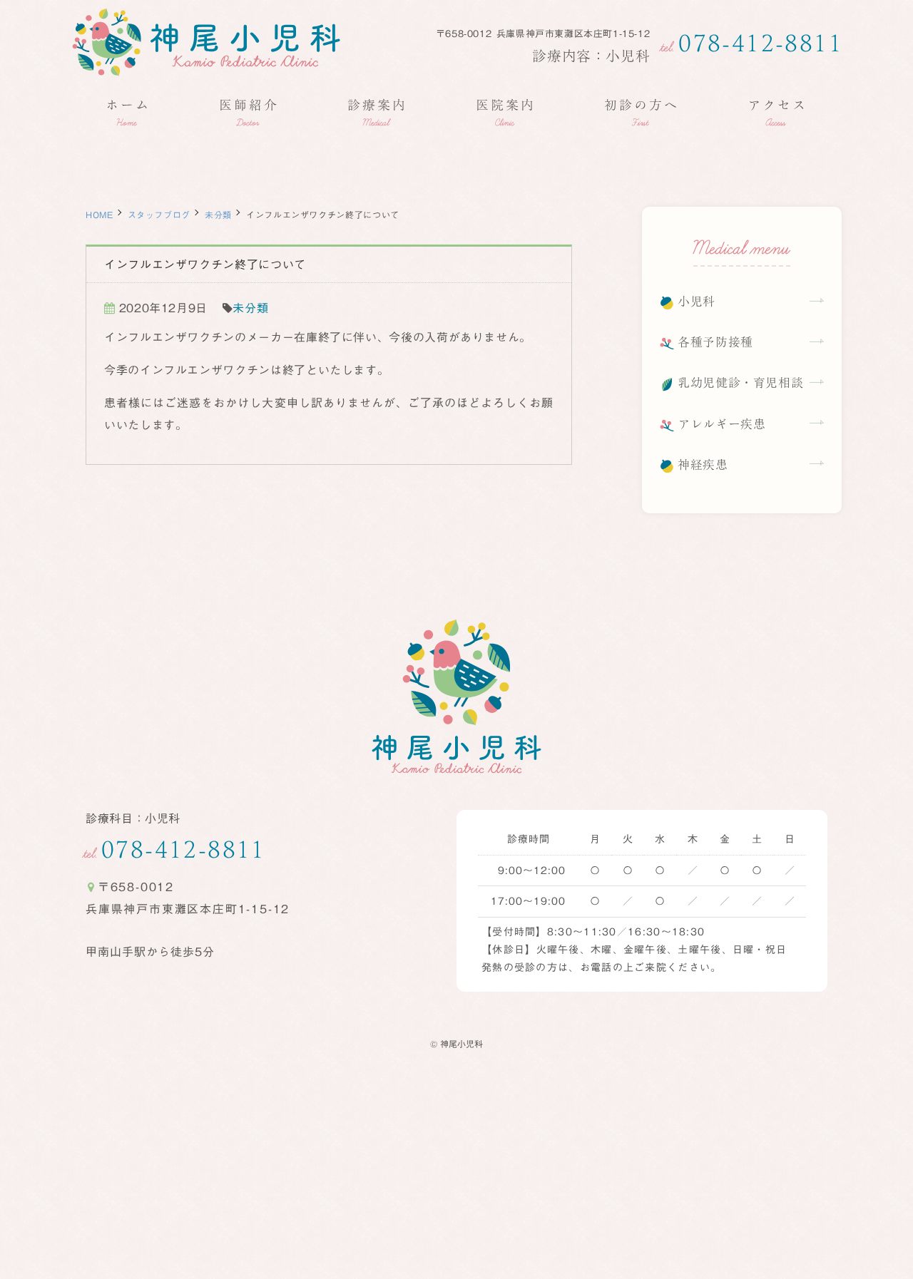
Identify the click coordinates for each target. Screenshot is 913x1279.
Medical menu (741, 250)
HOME (99, 214)
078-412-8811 (751, 42)
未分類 (218, 214)
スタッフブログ (159, 214)
